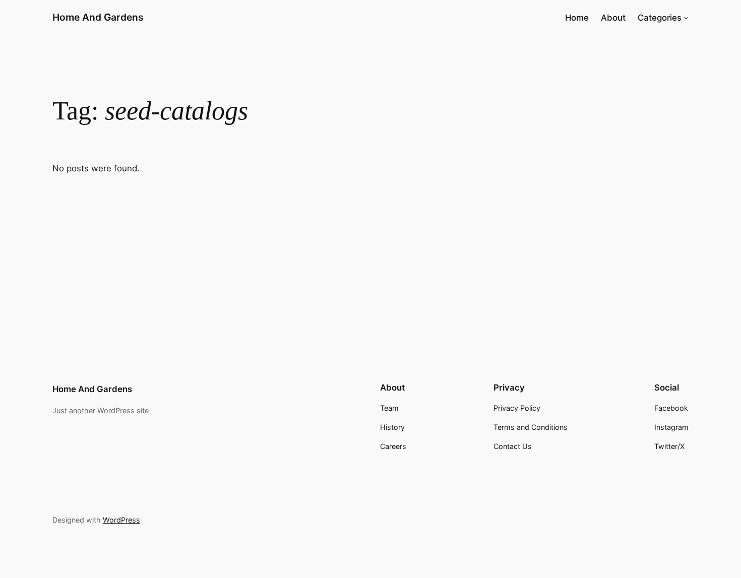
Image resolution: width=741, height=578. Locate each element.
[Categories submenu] (686, 17)
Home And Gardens (98, 17)
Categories (660, 18)
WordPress (121, 520)
